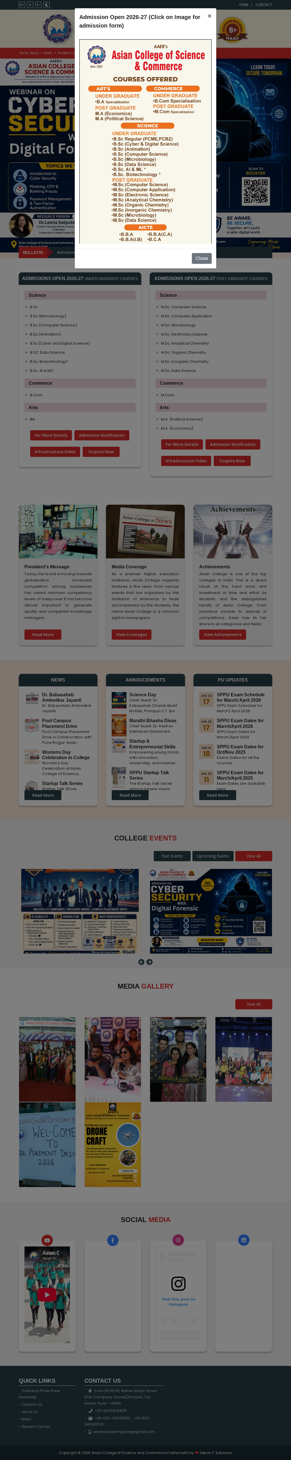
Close (202, 258)
